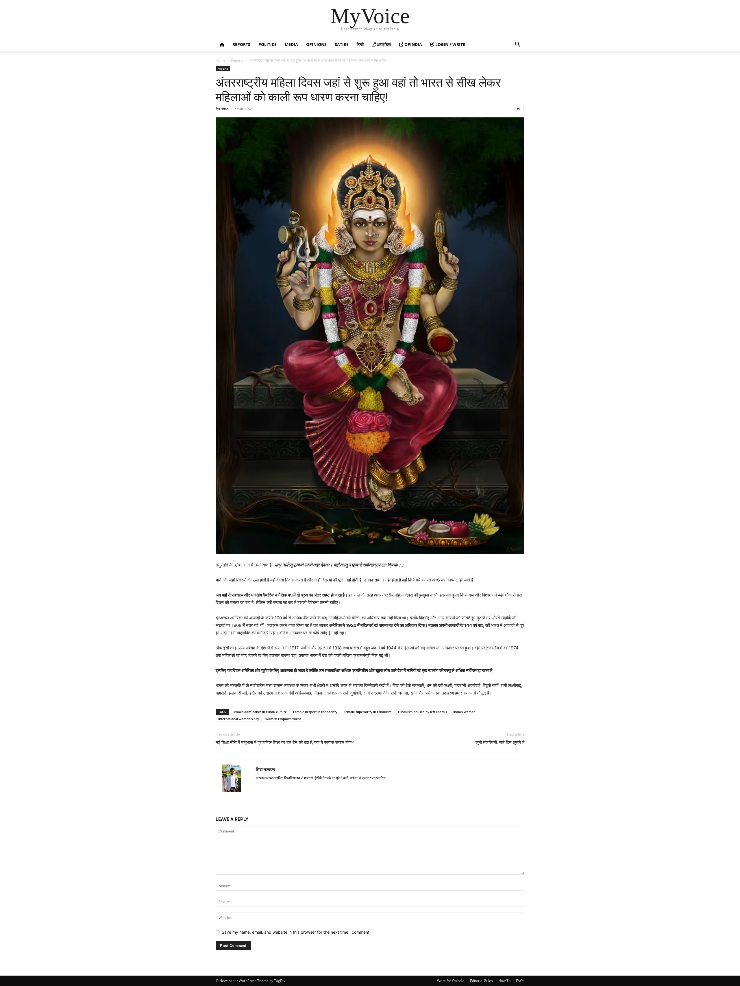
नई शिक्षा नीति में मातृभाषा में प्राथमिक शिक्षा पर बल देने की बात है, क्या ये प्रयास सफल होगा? (285, 742)
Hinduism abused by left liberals (422, 712)
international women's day (238, 719)
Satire (342, 44)
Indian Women (464, 712)
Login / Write (449, 44)
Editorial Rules (481, 980)
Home (220, 60)
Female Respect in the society (315, 712)
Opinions (316, 44)
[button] (517, 45)
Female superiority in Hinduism (368, 712)
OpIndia (412, 44)
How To (504, 980)
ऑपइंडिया (383, 44)
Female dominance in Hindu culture (259, 712)
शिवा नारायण (222, 108)
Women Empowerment (283, 719)
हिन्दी (360, 44)
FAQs (520, 980)
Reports (241, 44)
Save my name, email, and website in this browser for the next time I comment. (296, 932)
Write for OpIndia (451, 980)
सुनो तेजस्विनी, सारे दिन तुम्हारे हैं (500, 742)
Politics (267, 44)
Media (291, 44)
